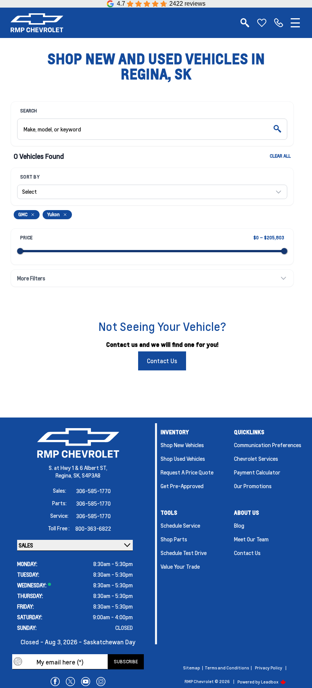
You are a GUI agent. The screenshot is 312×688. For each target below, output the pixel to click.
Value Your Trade (180, 566)
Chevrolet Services (256, 458)
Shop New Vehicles (182, 444)
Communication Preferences (267, 444)
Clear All (280, 156)
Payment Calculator (257, 472)
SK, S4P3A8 (86, 475)
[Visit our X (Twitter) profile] (70, 681)
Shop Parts (174, 539)
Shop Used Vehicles (183, 458)
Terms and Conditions (227, 668)
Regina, (64, 475)
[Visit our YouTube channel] (85, 681)
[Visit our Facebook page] (55, 681)
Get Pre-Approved (182, 485)
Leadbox (270, 682)
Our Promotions (253, 485)
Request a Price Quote (187, 472)
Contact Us (162, 361)
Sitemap (191, 668)
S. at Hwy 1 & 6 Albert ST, (78, 467)
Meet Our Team (251, 539)
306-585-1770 (93, 490)
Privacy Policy (268, 668)
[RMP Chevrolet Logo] (37, 22)
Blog (239, 525)
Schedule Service (180, 525)
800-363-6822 (93, 528)
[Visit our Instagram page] (100, 681)
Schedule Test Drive (184, 552)
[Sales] (278, 23)
